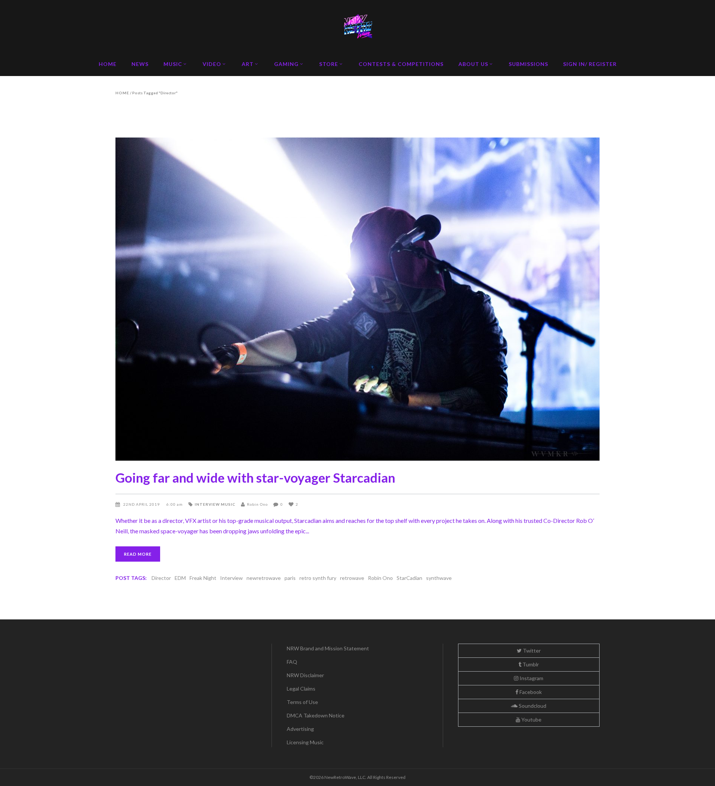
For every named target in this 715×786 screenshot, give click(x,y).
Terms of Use (302, 702)
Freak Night (203, 578)
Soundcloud (532, 706)
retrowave (352, 578)
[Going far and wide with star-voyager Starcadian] (357, 299)
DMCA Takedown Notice (315, 715)
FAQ (292, 662)
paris (290, 578)
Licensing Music (305, 742)
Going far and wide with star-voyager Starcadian (255, 477)
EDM (180, 578)
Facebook (530, 692)
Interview (207, 504)
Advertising (300, 729)
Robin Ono (257, 504)
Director (161, 578)
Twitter (531, 650)
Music (228, 504)
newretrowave (264, 578)
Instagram (530, 678)
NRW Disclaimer (305, 675)
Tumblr (530, 664)
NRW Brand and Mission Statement (328, 648)
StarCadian (409, 578)
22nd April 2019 (142, 504)
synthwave (439, 578)
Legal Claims (301, 688)
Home (122, 93)
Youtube (530, 719)
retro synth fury (317, 578)
